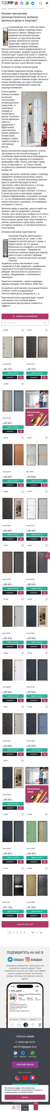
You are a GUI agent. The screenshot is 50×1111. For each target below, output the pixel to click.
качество (23, 258)
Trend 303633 (30, 633)
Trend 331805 (6, 418)
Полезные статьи (12, 8)
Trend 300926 (6, 687)
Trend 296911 (6, 741)
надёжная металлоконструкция (24, 35)
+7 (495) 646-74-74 (25, 1042)
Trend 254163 (30, 364)
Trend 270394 (30, 741)
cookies (17, 1088)
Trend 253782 (6, 472)
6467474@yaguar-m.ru (25, 1046)
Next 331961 (6, 902)
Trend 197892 (30, 848)
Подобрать (9, 377)
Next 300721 (30, 472)
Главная (4, 8)
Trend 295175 (30, 526)
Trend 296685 (6, 364)
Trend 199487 (6, 848)
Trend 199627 (6, 579)
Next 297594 (6, 633)
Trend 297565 (30, 687)
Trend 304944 (6, 526)
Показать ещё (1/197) (25, 924)
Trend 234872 (6, 795)
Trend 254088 (30, 902)
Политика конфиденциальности (25, 1102)
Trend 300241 (30, 579)
